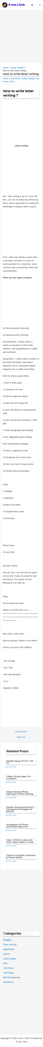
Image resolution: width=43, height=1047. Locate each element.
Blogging (7, 940)
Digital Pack (8, 949)
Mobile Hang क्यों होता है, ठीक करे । (20, 762)
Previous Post (21, 732)
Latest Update (28, 78)
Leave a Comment (11, 78)
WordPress (8, 982)
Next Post (21, 737)
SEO (5, 963)
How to (6, 954)
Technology (8, 973)
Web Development (11, 977)
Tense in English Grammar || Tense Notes (21, 856)
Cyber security (10, 944)
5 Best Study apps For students (18, 777)
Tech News (8, 968)
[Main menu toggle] (32, 5)
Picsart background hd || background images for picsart (20, 809)
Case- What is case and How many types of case (20, 841)
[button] (40, 5)
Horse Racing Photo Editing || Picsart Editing (19, 793)
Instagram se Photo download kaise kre (17, 825)
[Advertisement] (21, 40)
